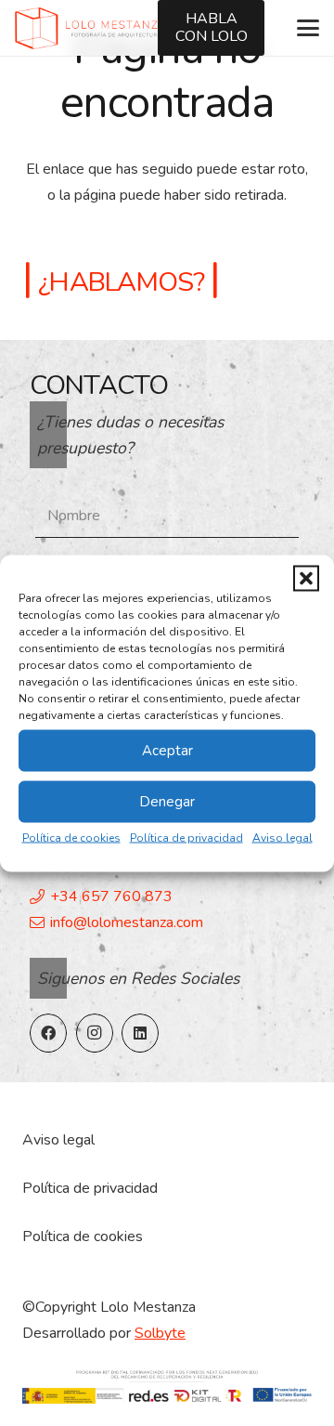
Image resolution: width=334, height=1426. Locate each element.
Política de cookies (71, 837)
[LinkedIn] (140, 1033)
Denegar (167, 801)
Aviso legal (282, 837)
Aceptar (167, 750)
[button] (306, 578)
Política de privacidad (186, 837)
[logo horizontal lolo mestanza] (90, 28)
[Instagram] (94, 1033)
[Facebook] (48, 1033)
